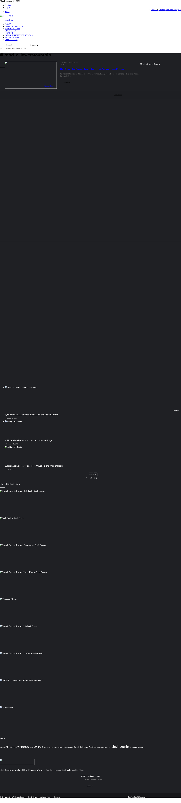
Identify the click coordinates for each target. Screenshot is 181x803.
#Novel (32, 747)
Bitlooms (57, 797)
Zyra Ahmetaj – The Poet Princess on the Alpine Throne (31, 414)
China (60, 747)
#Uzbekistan (46, 747)
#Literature (23, 746)
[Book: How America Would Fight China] (90, 530)
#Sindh (39, 746)
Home (8, 24)
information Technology (19, 35)
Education (10, 31)
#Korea (14, 747)
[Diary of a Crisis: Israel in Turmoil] (90, 692)
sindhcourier (121, 746)
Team (162, 799)
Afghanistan (54, 747)
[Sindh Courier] (6, 16)
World (168, 799)
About (155, 799)
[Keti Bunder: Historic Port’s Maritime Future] (90, 503)
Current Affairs (14, 26)
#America (3, 747)
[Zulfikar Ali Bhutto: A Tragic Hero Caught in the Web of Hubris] (93, 455)
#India (9, 747)
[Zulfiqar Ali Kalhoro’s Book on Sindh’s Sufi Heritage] (93, 429)
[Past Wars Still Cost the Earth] (90, 665)
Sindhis (132, 747)
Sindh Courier (33, 797)
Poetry (91, 746)
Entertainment (13, 37)
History (71, 747)
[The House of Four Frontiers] (90, 611)
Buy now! (176, 799)
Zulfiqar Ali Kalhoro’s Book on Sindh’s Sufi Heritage (28, 440)
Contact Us (11, 40)
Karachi (77, 747)
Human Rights (12, 29)
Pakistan (84, 747)
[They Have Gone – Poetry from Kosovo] (90, 584)
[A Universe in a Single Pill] (90, 638)
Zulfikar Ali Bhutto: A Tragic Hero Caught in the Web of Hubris (34, 465)
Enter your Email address (90, 776)
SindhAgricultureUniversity (103, 747)
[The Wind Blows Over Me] (90, 557)
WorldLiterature (139, 747)
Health (9, 33)
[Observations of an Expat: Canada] (90, 719)
